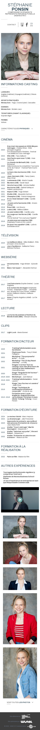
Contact (11, 25)
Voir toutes (18, 702)
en (31, 26)
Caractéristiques (15, 128)
